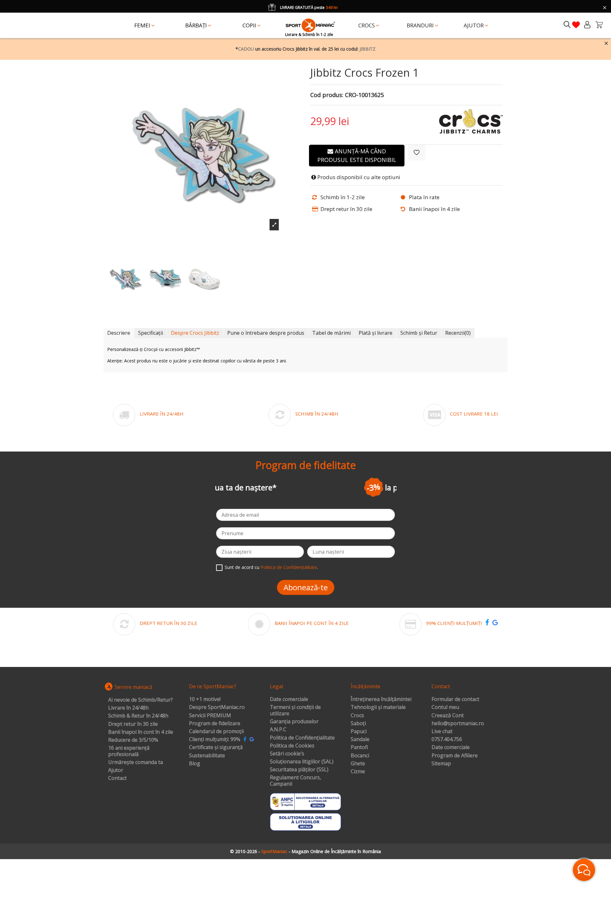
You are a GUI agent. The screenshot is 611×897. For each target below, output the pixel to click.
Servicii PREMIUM (210, 715)
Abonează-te (306, 587)
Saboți (358, 723)
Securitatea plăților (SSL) (299, 770)
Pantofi (359, 747)
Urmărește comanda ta (135, 762)
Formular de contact (455, 699)
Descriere (118, 332)
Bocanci (360, 756)
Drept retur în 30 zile (133, 724)
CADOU (246, 49)
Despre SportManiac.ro (217, 707)
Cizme (358, 771)
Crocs (357, 715)
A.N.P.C (278, 729)
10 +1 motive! (205, 699)
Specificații (150, 332)
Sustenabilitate (207, 756)
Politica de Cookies (292, 746)
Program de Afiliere (455, 756)
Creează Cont (448, 715)
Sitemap (441, 763)
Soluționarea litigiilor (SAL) (302, 762)
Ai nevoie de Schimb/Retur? (140, 700)
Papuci (359, 731)
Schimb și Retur (418, 332)
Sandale (360, 739)
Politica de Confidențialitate (289, 567)
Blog (194, 763)
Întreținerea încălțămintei (381, 699)
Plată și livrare (375, 332)
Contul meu (445, 707)
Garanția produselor (294, 721)
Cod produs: (326, 95)
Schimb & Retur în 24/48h (138, 716)
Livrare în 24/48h (128, 708)
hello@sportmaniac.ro (458, 723)
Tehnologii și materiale (378, 707)
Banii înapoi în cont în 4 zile (140, 732)
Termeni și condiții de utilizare (295, 710)
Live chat (442, 731)
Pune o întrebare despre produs (265, 332)
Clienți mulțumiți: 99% (214, 739)
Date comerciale (289, 699)
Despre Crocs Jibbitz (195, 332)
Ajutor (115, 770)
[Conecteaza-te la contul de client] (587, 24)
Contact (117, 778)
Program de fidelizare (214, 723)
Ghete (358, 763)
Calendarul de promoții (216, 731)
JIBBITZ (368, 49)
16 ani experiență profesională (129, 751)
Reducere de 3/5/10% (133, 740)
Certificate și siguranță (216, 747)
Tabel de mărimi (331, 332)
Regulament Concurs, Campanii (295, 780)
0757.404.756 (447, 739)
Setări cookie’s (287, 754)
